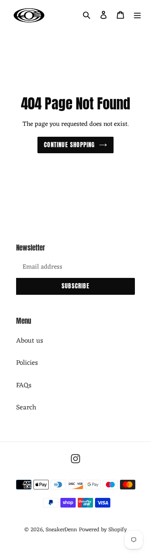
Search (26, 408)
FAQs (23, 386)
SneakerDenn (61, 530)
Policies (27, 363)
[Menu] (137, 15)
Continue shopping (69, 144)
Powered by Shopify (103, 530)
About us (29, 341)
